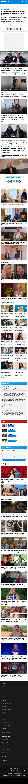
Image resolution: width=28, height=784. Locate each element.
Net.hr (12, 303)
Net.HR (4, 756)
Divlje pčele (5, 722)
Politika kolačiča (17, 773)
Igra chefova (5, 706)
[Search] (26, 2)
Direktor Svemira (6, 725)
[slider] (14, 63)
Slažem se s (10, 456)
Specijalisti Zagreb (6, 709)
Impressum (5, 770)
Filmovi (4, 689)
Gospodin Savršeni (6, 719)
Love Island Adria (6, 703)
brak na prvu (17, 177)
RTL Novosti (6, 447)
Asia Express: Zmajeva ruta (8, 716)
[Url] (19, 29)
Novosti (4, 683)
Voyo (3, 696)
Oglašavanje (9, 773)
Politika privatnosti (21, 770)
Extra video (6, 737)
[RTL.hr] (5, 2)
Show (4, 421)
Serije (3, 686)
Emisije (3, 693)
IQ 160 (3, 712)
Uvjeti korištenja (12, 770)
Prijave (4, 760)
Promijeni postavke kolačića (8, 775)
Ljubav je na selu (6, 749)
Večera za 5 (5, 752)
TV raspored (6, 733)
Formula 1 (4, 728)
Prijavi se (14, 459)
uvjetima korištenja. (13, 456)
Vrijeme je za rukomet (7, 739)
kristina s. (9, 177)
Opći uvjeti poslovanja (20, 775)
